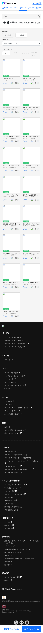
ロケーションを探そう (11, 382)
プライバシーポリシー (11, 546)
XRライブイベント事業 (12, 577)
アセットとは (9, 452)
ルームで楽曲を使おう (12, 414)
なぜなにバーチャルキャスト (14, 494)
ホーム (6, 8)
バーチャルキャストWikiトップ (14, 485)
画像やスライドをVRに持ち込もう (16, 455)
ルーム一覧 (8, 404)
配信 (40, 8)
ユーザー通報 (8, 497)
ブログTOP (8, 528)
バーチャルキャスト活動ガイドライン (17, 408)
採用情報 (7, 565)
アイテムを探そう (10, 379)
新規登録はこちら (11, 629)
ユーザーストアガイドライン (14, 385)
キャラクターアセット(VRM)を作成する (18, 458)
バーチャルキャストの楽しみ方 (15, 347)
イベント (15, 8)
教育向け (7, 580)
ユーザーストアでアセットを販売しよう (18, 469)
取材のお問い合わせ (11, 510)
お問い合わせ (8, 504)
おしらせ (7, 522)
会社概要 (7, 562)
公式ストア (8, 388)
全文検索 (8, 35)
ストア (24, 8)
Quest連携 (38, 3)
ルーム (32, 8)
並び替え (7, 39)
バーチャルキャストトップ (13, 337)
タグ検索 (21, 35)
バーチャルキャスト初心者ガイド (15, 344)
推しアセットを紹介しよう (13, 472)
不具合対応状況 (9, 500)
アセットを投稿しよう (12, 466)
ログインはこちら (31, 629)
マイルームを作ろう (11, 411)
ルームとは (8, 401)
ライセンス (8, 555)
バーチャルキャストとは (12, 340)
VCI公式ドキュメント (11, 488)
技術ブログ (8, 525)
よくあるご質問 (9, 491)
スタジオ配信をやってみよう (14, 430)
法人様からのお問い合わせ (13, 507)
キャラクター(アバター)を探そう (15, 376)
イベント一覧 (8, 360)
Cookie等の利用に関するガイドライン (17, 549)
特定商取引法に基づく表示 (13, 552)
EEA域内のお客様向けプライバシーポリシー (19, 559)
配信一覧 (7, 427)
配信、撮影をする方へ (12, 433)
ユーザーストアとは (11, 373)
